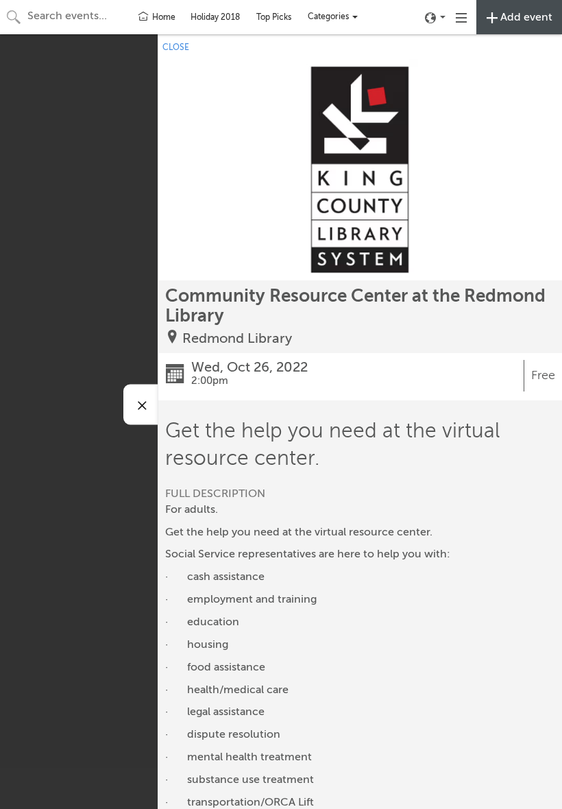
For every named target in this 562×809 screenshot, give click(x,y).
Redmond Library (237, 338)
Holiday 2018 (215, 17)
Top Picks (273, 17)
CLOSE (175, 47)
